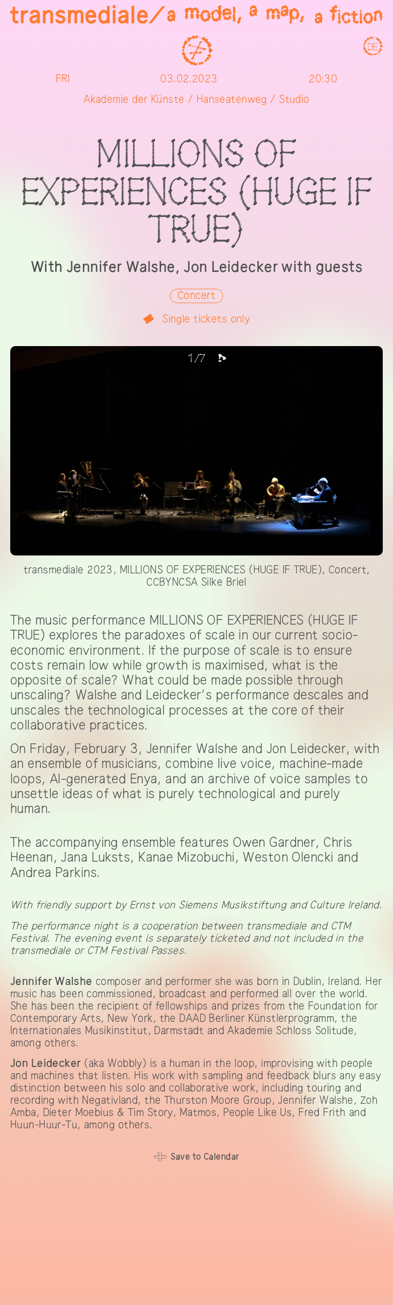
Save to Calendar (204, 1156)
